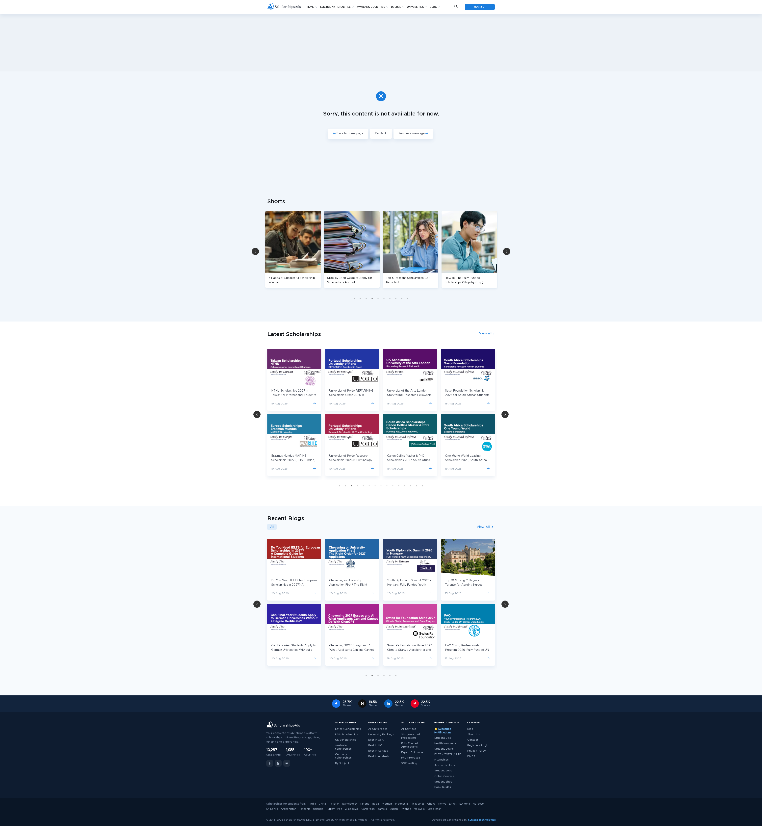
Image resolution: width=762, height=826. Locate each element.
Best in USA (376, 740)
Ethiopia (464, 804)
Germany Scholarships (343, 756)
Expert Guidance (412, 752)
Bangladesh (350, 804)
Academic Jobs (444, 765)
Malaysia (419, 809)
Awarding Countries (371, 7)
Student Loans (444, 749)
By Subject (342, 763)
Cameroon (368, 809)
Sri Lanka (272, 809)
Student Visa (442, 738)
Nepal (375, 804)
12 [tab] (405, 486)
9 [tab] (402, 299)
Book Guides (442, 787)
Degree (396, 7)
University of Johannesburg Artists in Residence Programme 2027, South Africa (470, 395)
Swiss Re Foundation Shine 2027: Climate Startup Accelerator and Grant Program (352, 650)
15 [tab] (423, 486)
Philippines (417, 804)
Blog (433, 7)
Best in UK (375, 745)
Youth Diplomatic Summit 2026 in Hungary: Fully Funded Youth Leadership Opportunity (351, 585)
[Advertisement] (381, 42)
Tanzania (304, 809)
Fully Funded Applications (409, 745)
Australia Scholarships (343, 747)
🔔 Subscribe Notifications (442, 731)
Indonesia (401, 804)
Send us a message (411, 133)
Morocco (478, 804)
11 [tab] (399, 486)
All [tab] (272, 527)
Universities (415, 7)
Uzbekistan (434, 809)
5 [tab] (378, 299)
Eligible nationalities (335, 7)
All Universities (377, 729)
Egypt (453, 804)
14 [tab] (417, 486)
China (322, 804)
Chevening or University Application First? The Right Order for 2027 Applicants (290, 585)
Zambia (382, 809)
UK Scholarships (345, 740)
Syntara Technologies (482, 820)
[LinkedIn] (286, 763)
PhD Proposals (410, 758)
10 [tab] (408, 299)
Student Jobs (443, 770)
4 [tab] (372, 299)
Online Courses (444, 776)
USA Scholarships (346, 734)
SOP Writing (409, 763)
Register (479, 7)
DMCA (471, 756)
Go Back (381, 133)
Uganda (318, 809)
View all (486, 333)
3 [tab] (366, 299)
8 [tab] (396, 299)
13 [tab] (411, 486)
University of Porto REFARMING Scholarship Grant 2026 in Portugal (296, 395)
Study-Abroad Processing (410, 736)
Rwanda (406, 809)
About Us (473, 734)
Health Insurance (445, 743)
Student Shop (443, 782)
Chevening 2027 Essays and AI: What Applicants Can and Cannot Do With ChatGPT (293, 650)
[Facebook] (269, 763)
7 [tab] (390, 299)
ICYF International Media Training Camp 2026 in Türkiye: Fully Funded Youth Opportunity (467, 650)
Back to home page (349, 133)
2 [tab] (360, 299)
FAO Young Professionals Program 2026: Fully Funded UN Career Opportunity (409, 650)
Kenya (442, 804)
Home (310, 7)
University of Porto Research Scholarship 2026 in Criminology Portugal (295, 460)
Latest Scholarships (348, 729)
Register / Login (478, 745)
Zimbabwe (352, 809)
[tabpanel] (351, 249)
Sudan (394, 809)
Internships (441, 760)
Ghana (431, 804)
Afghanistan (288, 809)
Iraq (339, 809)
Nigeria (364, 804)
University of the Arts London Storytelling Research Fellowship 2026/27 (354, 395)
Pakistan (334, 804)
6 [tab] (384, 299)
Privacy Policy (476, 751)
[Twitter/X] (278, 763)
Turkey (330, 809)
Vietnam (387, 804)
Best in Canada (378, 751)
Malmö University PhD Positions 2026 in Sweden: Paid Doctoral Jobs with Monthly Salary (466, 585)
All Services (408, 729)
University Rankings (381, 734)
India (313, 804)
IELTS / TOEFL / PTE (447, 754)
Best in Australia (379, 756)
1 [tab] (354, 299)
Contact (472, 740)
